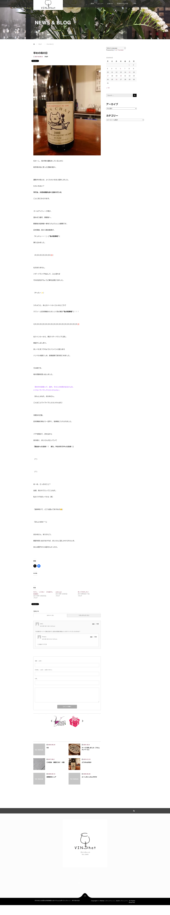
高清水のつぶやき (122, 3)
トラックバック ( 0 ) (84, 615)
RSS (133, 810)
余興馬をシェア (51, 777)
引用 (98, 623)
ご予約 (134, 3)
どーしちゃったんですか (89, 777)
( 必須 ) (38, 660)
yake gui (59, 592)
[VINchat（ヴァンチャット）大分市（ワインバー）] (48, 3)
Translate (120, 50)
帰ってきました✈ (83, 592)
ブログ (46, 56)
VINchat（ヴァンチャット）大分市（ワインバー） (114, 900)
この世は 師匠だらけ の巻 (55, 762)
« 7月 (108, 88)
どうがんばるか (86, 762)
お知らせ (110, 3)
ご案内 (92, 3)
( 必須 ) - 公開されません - (44, 669)
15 (129, 72)
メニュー (100, 3)
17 (108, 76)
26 (116, 79)
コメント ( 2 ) (50, 615)
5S (48, 747)
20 (121, 76)
